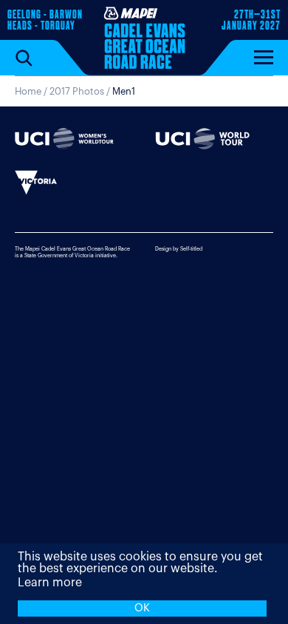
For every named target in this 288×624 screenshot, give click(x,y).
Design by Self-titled (178, 248)
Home (28, 91)
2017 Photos (76, 91)
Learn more (50, 583)
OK (142, 608)
